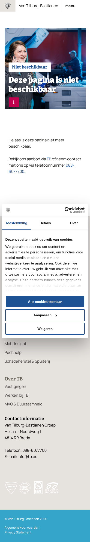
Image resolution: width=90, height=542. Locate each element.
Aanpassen (42, 315)
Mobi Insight (16, 343)
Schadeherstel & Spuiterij (27, 361)
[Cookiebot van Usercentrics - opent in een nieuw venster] (65, 210)
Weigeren (45, 329)
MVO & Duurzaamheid (23, 404)
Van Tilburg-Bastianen (38, 5)
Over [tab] (74, 223)
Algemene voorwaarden (22, 527)
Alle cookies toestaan (45, 301)
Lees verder (14, 102)
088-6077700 (34, 450)
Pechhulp (13, 352)
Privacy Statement (18, 532)
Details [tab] (45, 223)
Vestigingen (15, 386)
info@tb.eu (27, 456)
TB (49, 159)
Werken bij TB (16, 395)
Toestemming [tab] (16, 223)
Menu (70, 5)
